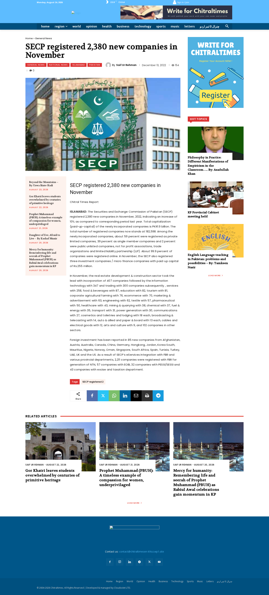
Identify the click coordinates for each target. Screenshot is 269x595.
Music (200, 581)
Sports (190, 581)
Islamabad (78, 64)
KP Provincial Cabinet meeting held (203, 214)
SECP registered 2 (93, 381)
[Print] (147, 395)
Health (151, 581)
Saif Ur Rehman (126, 65)
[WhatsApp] (114, 395)
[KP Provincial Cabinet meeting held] (216, 198)
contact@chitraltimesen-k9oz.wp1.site (141, 551)
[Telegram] (158, 395)
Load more (214, 275)
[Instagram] (119, 562)
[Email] (136, 395)
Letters (210, 581)
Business (163, 581)
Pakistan (94, 64)
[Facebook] (92, 395)
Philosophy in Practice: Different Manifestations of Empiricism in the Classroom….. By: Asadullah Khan (208, 165)
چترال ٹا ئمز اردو (224, 581)
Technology (177, 581)
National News (58, 64)
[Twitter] (103, 395)
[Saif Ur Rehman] (109, 65)
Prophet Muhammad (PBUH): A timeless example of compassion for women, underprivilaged (45, 219)
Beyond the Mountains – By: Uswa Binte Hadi (43, 184)
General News (43, 38)
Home (29, 38)
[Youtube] (159, 562)
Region (119, 581)
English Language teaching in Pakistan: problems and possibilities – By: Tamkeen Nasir (208, 261)
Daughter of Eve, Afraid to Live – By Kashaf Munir (44, 236)
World (130, 581)
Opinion (141, 581)
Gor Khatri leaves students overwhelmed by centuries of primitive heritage (45, 200)
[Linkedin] (125, 395)
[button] (227, 26)
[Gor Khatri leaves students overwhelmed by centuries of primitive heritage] (60, 446)
